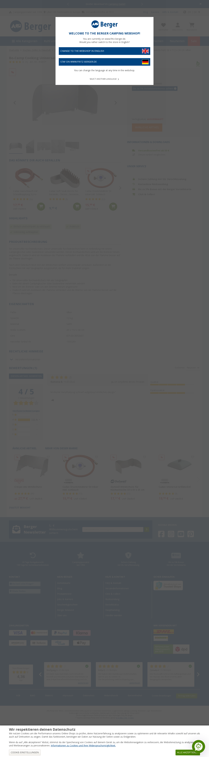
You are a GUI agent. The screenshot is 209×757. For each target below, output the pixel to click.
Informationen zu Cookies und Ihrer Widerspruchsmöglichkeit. (83, 745)
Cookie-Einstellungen (25, 752)
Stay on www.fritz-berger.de (78, 61)
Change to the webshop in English (82, 51)
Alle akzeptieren (187, 752)
